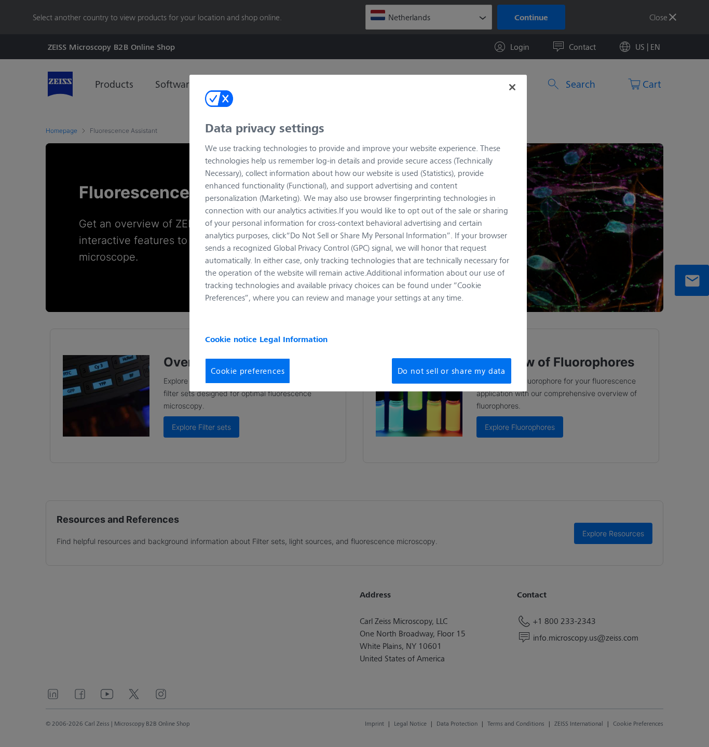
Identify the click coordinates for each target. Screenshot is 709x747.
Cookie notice (232, 339)
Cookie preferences (247, 370)
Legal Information (294, 339)
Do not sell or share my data (452, 370)
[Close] (512, 87)
